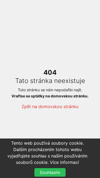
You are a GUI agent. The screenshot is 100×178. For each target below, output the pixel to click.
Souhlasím (50, 172)
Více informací (64, 162)
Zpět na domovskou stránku (50, 106)
